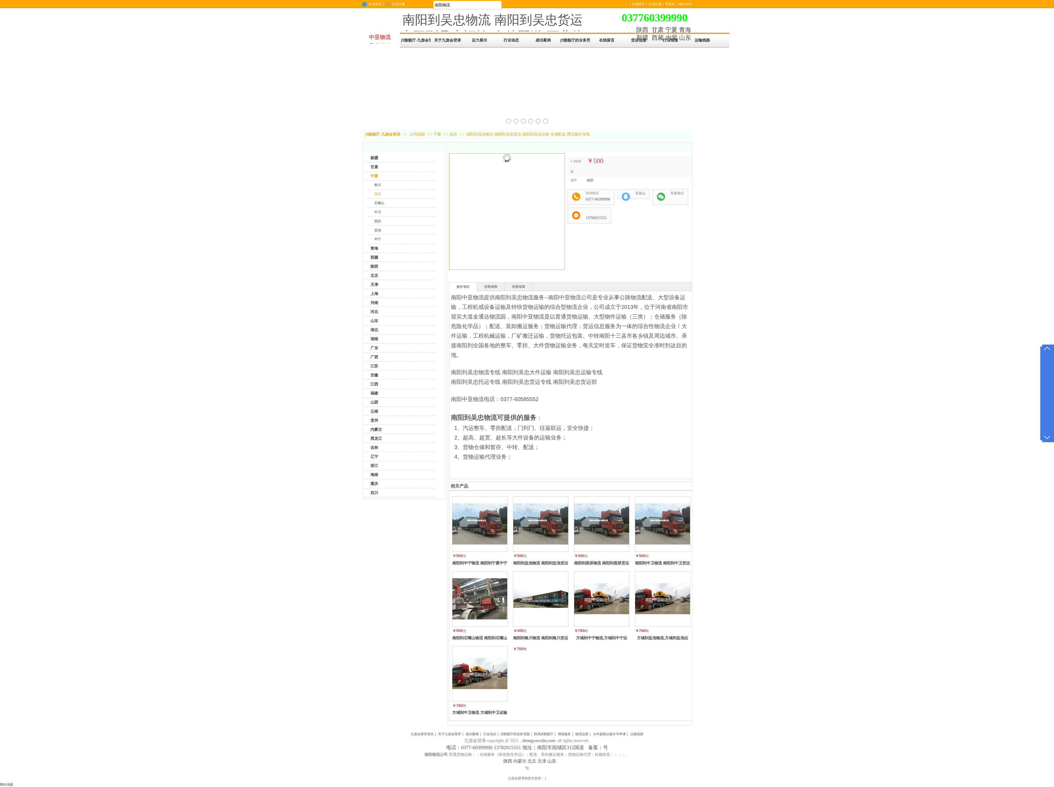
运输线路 (636, 734)
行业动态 (489, 734)
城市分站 (685, 4)
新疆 (642, 37)
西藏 (658, 37)
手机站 (670, 4)
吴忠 (453, 134)
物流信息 (581, 734)
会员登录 (375, 4)
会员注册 (398, 4)
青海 (685, 29)
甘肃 (658, 29)
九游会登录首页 (422, 734)
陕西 (642, 29)
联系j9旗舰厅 (543, 734)
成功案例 (472, 734)
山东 (685, 37)
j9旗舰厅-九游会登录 (416, 40)
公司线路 (418, 134)
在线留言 (638, 4)
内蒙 (671, 37)
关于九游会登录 (449, 734)
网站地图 (6, 784)
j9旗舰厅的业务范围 (515, 734)
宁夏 (671, 29)
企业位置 (654, 4)
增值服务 (564, 734)
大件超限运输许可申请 (609, 734)
